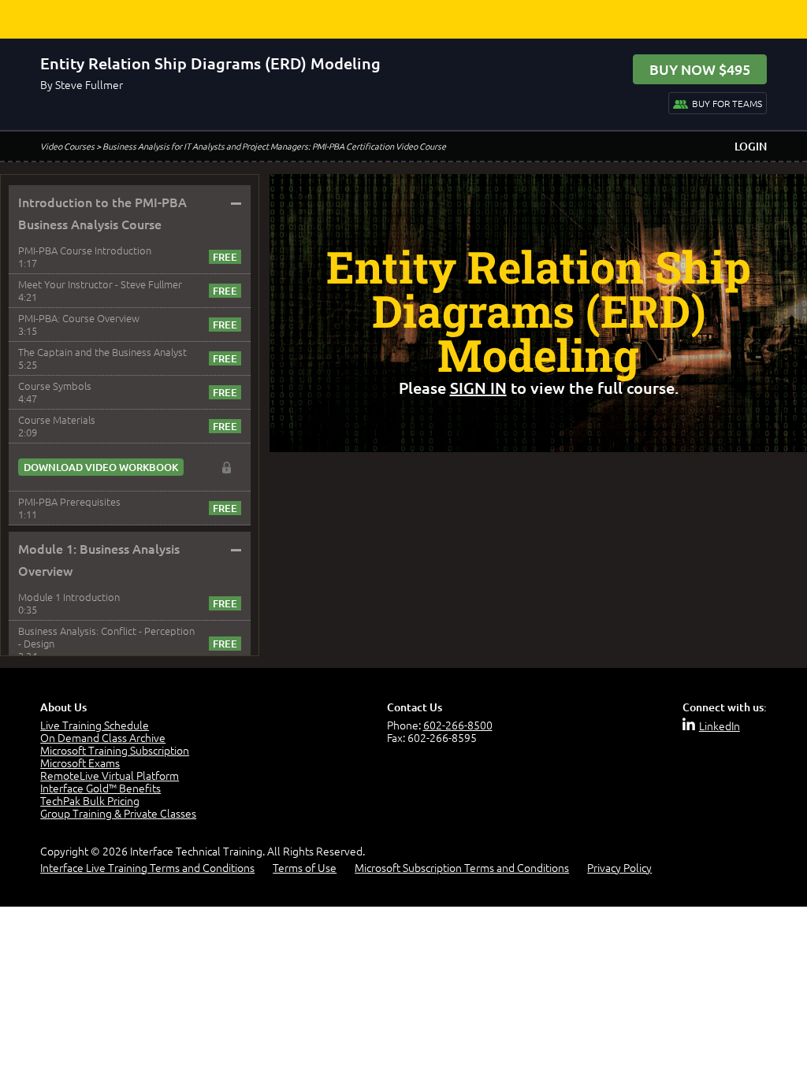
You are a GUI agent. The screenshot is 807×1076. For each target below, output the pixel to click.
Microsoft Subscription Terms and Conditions (462, 867)
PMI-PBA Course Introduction (84, 250)
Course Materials (56, 419)
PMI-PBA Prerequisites (69, 501)
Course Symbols (54, 385)
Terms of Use (305, 867)
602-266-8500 (458, 725)
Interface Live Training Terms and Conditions (147, 867)
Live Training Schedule (94, 725)
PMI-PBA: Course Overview (78, 317)
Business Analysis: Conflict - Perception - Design (106, 637)
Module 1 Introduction (69, 596)
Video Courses (67, 145)
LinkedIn (719, 725)
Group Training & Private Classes (118, 813)
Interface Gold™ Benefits (100, 788)
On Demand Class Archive (102, 737)
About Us (63, 706)
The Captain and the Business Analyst (102, 351)
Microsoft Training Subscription (114, 750)
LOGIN (750, 146)
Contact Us (414, 706)
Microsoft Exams (80, 762)
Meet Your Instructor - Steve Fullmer (100, 283)
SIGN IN (478, 387)
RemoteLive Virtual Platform (109, 775)
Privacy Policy (619, 867)
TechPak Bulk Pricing (89, 800)
